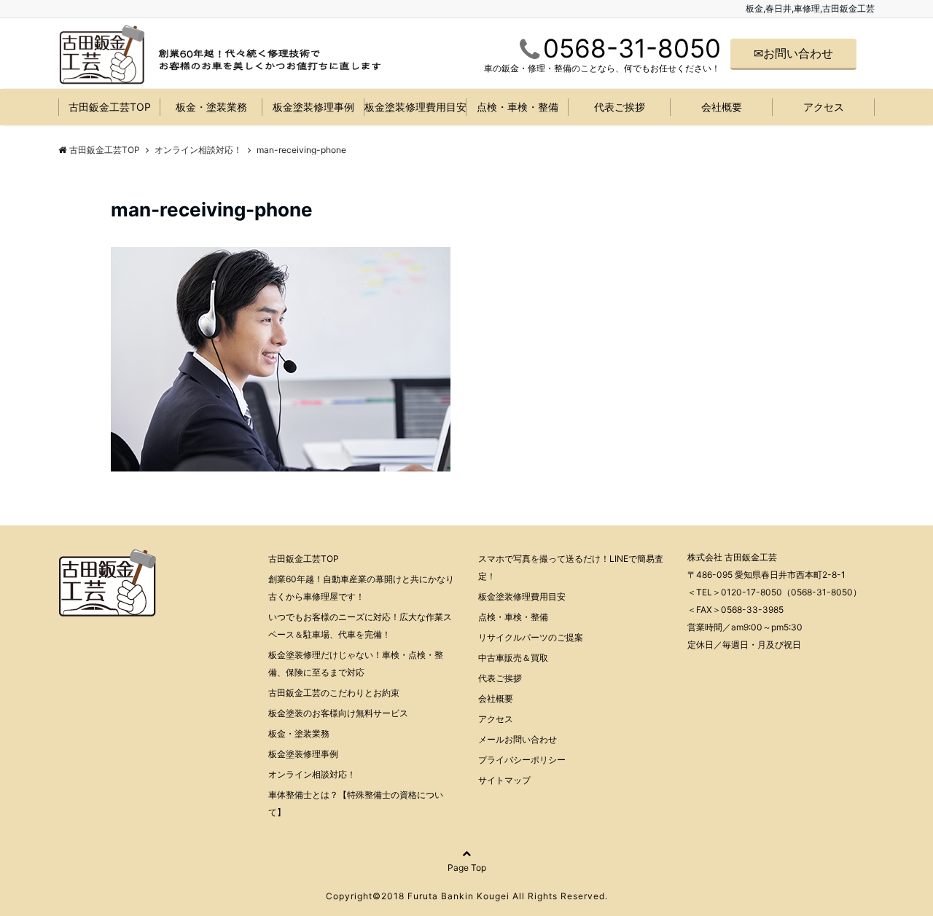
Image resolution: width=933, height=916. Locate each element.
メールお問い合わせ (517, 739)
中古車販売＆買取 (513, 657)
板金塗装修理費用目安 (415, 107)
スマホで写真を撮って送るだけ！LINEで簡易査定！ (570, 567)
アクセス (823, 107)
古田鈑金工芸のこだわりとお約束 (333, 692)
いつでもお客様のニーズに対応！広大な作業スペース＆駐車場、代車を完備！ (360, 625)
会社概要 (721, 107)
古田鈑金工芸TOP (110, 107)
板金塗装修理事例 (313, 107)
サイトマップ (504, 780)
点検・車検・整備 (517, 107)
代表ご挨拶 (619, 107)
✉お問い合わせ (793, 53)
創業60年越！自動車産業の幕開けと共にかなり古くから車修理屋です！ (361, 588)
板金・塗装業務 (211, 107)
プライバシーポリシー (522, 759)
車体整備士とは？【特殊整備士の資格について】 (355, 803)
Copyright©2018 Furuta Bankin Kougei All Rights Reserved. (467, 895)
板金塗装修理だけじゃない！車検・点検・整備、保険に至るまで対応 (355, 663)
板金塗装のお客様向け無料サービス (338, 713)
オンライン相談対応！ (312, 774)
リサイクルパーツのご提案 (530, 637)
